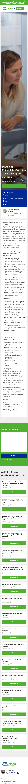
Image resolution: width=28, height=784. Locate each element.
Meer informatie (20, 3)
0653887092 (13, 215)
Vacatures (4, 180)
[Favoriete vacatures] (14, 8)
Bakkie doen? (20, 8)
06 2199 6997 (12, 772)
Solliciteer (14, 456)
